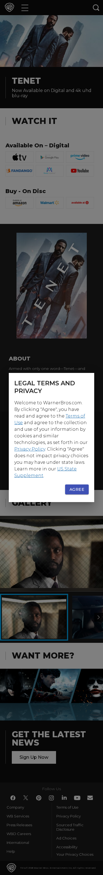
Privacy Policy (29, 449)
